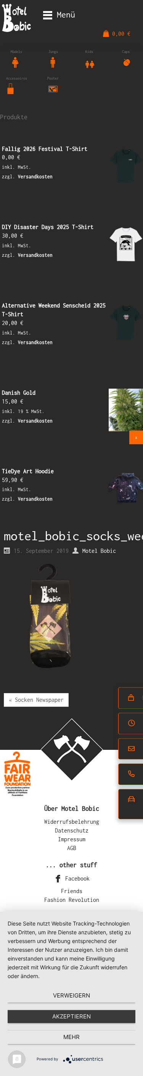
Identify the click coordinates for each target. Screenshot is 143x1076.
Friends (71, 891)
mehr (71, 1037)
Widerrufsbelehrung (71, 821)
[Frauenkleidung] (15, 61)
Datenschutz (71, 830)
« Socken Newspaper (36, 700)
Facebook (76, 878)
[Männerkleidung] (53, 61)
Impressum (71, 839)
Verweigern (71, 995)
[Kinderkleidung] (90, 61)
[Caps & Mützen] (126, 61)
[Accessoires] (10, 88)
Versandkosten (35, 176)
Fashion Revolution (71, 900)
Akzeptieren (71, 1016)
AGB (71, 848)
